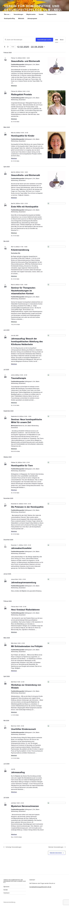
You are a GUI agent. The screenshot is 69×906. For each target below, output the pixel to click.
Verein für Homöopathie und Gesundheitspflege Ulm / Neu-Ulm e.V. (33, 10)
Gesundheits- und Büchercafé (25, 61)
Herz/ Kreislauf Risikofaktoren (25, 609)
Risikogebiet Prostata (21, 94)
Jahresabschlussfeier (21, 548)
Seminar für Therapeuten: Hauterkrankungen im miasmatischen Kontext (23, 290)
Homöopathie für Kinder (22, 135)
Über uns (6, 14)
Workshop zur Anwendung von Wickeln (26, 686)
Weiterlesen (14, 85)
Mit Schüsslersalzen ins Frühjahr (27, 646)
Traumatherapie (18, 378)
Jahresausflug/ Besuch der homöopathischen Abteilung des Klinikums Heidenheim (27, 341)
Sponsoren (6, 886)
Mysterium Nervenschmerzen (25, 806)
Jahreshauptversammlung (23, 582)
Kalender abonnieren (56, 853)
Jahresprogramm (32, 18)
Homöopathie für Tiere (22, 465)
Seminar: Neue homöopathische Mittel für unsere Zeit (26, 421)
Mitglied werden (31, 14)
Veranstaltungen (18, 14)
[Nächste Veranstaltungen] (8, 47)
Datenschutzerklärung (9, 902)
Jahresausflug (18, 772)
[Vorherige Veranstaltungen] (5, 47)
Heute (12, 46)
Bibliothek (21, 18)
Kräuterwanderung (20, 249)
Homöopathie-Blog (9, 18)
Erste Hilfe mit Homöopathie (24, 206)
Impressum (7, 893)
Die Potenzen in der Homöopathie (27, 506)
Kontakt (41, 14)
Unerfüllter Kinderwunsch (23, 729)
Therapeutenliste (51, 14)
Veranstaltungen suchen (44, 39)
